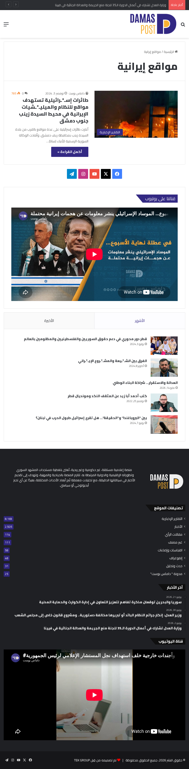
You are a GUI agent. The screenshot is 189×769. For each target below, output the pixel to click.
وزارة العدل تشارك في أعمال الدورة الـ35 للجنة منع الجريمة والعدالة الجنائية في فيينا (110, 5)
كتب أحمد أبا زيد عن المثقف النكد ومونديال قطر (107, 396)
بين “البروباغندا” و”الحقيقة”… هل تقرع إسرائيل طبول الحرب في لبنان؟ (91, 418)
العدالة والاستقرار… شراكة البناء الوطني (145, 382)
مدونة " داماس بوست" (166, 573)
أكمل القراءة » (69, 152)
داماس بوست (77, 93)
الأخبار (178, 526)
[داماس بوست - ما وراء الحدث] (153, 24)
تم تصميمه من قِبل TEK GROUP (95, 760)
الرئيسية (169, 52)
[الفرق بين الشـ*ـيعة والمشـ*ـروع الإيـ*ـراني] (164, 367)
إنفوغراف (175, 558)
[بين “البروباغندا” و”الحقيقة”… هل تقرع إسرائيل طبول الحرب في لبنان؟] (164, 424)
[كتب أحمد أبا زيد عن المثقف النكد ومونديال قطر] (164, 402)
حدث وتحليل (174, 566)
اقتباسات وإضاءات (170, 550)
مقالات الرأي (173, 534)
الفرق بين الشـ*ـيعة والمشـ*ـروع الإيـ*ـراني (112, 361)
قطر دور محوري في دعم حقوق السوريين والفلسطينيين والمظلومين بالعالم (85, 339)
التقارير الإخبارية (172, 518)
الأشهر (140, 320)
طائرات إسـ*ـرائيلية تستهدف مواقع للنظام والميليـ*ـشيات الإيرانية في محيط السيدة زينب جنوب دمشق (53, 110)
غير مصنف (175, 542)
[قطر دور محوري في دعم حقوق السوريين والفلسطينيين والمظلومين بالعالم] (164, 345)
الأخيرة (49, 320)
